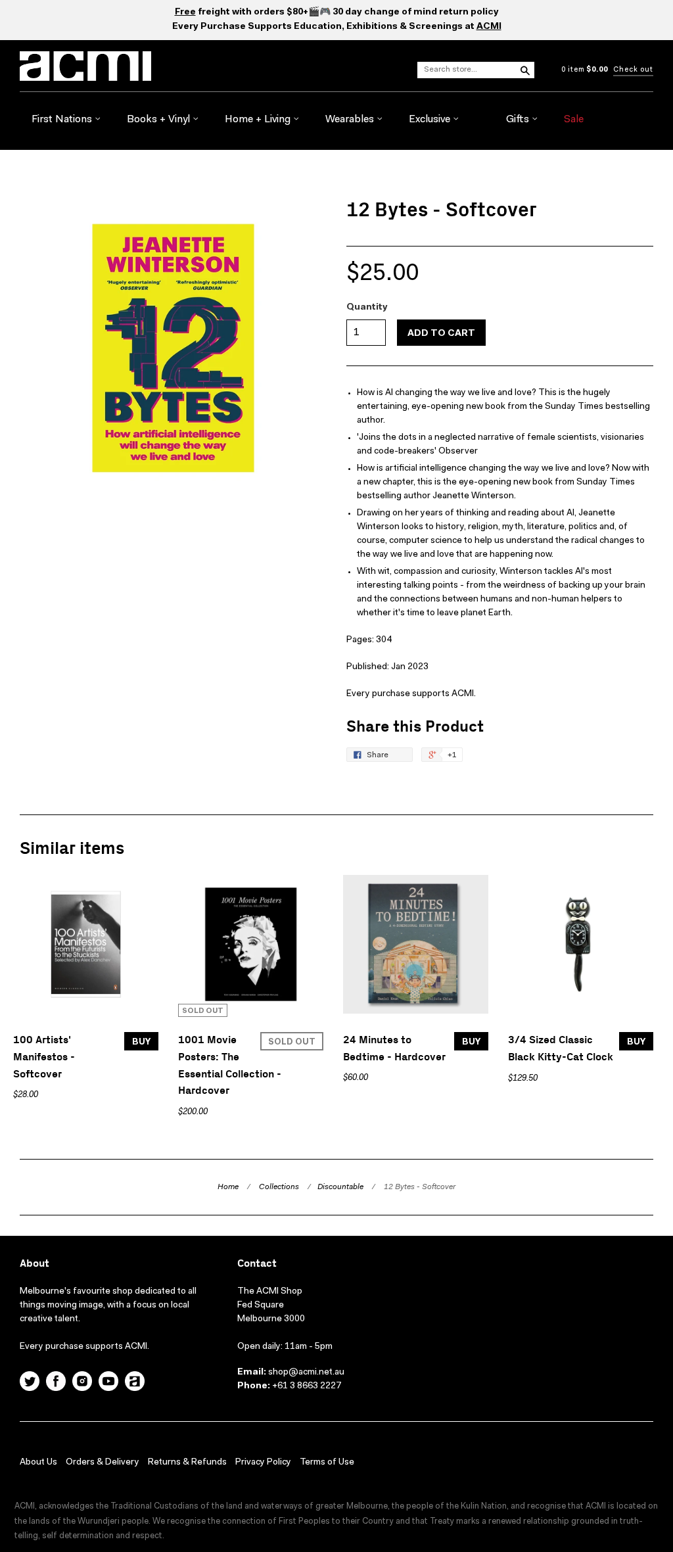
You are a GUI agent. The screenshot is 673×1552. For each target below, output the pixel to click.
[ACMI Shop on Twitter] (29, 1383)
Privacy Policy (263, 1462)
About (34, 1264)
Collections (279, 1187)
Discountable (340, 1187)
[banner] (104, 66)
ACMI (488, 27)
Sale (574, 119)
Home (228, 1187)
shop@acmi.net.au (306, 1372)
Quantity (367, 308)
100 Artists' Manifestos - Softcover (44, 1057)
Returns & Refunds (187, 1462)
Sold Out (291, 1042)
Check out (633, 70)
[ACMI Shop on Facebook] (56, 1383)
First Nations (63, 119)
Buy (141, 1042)
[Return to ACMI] (135, 1383)
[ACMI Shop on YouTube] (108, 1383)
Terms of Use (327, 1462)
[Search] (524, 70)
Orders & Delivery (102, 1462)
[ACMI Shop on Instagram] (82, 1383)
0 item (584, 70)
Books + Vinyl (160, 119)
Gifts (519, 119)
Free (185, 12)
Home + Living (259, 119)
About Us (38, 1462)
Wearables (351, 119)
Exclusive (431, 119)
